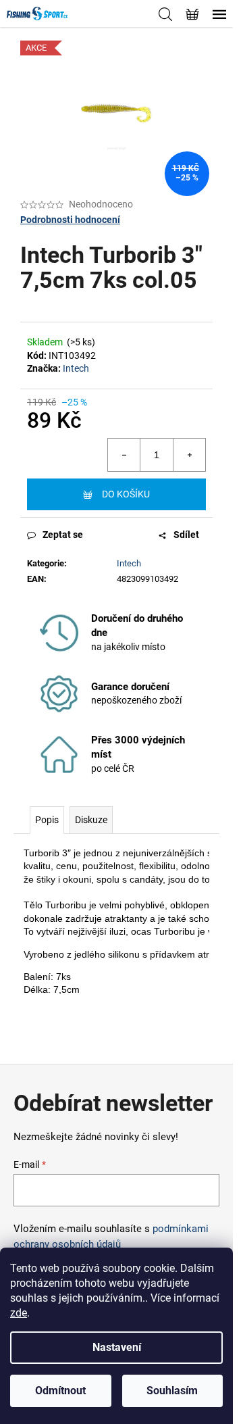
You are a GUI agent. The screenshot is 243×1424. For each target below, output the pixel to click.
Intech (76, 368)
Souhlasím (172, 1390)
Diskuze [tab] (91, 819)
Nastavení (116, 1347)
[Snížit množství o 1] (124, 455)
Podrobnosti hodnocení (70, 219)
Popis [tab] (47, 819)
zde (18, 1312)
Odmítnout (60, 1390)
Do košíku (126, 494)
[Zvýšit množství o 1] (189, 455)
